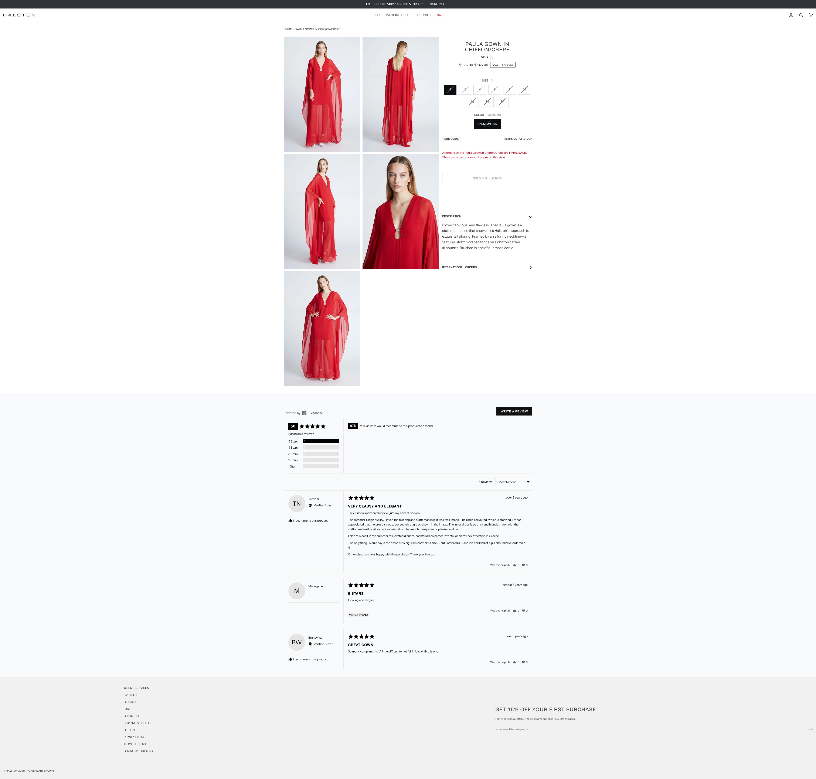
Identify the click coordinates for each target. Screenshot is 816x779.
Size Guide (451, 139)
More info (437, 4)
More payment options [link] (487, 204)
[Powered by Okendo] (303, 413)
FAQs (127, 709)
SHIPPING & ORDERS (137, 723)
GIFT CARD (130, 702)
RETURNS (130, 730)
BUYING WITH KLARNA (138, 751)
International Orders (459, 267)
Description (451, 216)
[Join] (807, 729)
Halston (11, 770)
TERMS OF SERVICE (136, 744)
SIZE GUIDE (131, 695)
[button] (375, 15)
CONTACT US (132, 716)
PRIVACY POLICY (134, 737)
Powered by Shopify (40, 770)
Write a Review (514, 411)
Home (288, 29)
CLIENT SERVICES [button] (136, 688)
